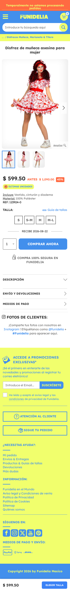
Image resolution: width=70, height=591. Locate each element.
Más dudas (10, 471)
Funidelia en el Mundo (18, 489)
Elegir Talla (54, 585)
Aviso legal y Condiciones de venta (27, 493)
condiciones (16, 399)
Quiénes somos (14, 509)
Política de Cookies (16, 501)
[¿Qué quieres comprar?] (5, 17)
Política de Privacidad (18, 497)
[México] (6, 533)
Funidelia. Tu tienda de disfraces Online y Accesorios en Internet (34, 17)
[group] (8, 159)
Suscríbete (51, 385)
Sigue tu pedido (37, 430)
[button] (63, 108)
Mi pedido (10, 455)
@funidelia (56, 329)
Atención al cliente (37, 416)
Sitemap (9, 505)
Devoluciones (12, 467)
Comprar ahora (43, 244)
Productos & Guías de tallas (22, 463)
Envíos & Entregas (16, 459)
